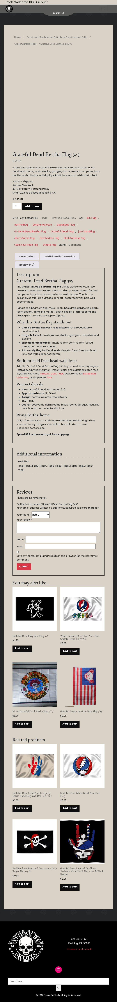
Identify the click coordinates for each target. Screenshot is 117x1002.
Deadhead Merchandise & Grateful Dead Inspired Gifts (57, 37)
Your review (24, 520)
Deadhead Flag (66, 224)
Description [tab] (26, 256)
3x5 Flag (91, 218)
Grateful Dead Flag (62, 231)
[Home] (9, 8)
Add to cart (31, 206)
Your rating (24, 514)
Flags (44, 218)
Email (21, 546)
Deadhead (75, 245)
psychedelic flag (49, 238)
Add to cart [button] (22, 648)
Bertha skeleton (42, 224)
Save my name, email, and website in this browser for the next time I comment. (57, 557)
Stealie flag (49, 245)
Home (17, 37)
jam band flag (86, 231)
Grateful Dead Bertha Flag (30, 231)
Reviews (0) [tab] (26, 264)
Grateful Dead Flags (25, 43)
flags (49, 377)
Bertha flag (21, 224)
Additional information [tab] (59, 256)
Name (21, 539)
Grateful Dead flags (52, 373)
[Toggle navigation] (103, 8)
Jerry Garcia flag (24, 238)
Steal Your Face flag (26, 245)
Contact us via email (79, 949)
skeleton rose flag (74, 238)
